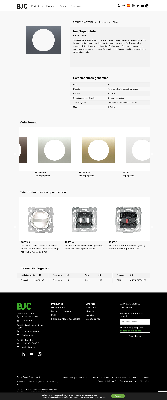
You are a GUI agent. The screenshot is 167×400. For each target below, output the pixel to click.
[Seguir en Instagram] (146, 5)
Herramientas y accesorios (65, 319)
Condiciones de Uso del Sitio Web (134, 381)
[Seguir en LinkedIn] (137, 5)
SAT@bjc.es (27, 335)
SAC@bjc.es (27, 320)
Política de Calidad (141, 378)
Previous (15, 154)
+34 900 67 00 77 (30, 343)
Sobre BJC (91, 307)
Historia (89, 311)
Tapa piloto (114, 174)
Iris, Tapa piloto (28, 174)
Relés (54, 315)
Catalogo (64, 6)
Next (152, 154)
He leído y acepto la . (131, 329)
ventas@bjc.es (28, 347)
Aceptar (118, 396)
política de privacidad (130, 330)
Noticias (89, 315)
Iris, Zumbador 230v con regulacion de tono (128, 245)
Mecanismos (58, 307)
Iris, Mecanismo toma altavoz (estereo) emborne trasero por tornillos (40, 245)
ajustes (102, 397)
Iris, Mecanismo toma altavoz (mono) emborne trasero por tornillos (83, 245)
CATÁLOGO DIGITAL (130, 303)
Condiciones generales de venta (76, 378)
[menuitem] (128, 5)
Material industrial (61, 311)
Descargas (76, 6)
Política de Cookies (101, 378)
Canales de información (107, 381)
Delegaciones (92, 319)
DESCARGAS (126, 307)
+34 (30, 316)
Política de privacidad (121, 378)
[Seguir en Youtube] (142, 5)
